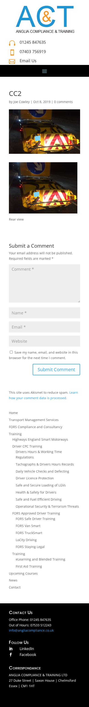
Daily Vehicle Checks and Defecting (42, 471)
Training (15, 434)
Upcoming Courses (23, 573)
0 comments (63, 102)
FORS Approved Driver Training (36, 513)
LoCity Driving (26, 540)
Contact (15, 587)
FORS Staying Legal (30, 547)
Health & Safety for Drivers (36, 492)
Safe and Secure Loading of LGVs (41, 485)
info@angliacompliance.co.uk (31, 630)
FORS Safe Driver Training (35, 519)
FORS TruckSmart (29, 533)
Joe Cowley (21, 102)
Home (13, 413)
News (13, 580)
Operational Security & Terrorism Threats (47, 506)
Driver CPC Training (27, 446)
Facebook (28, 654)
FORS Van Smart (28, 526)
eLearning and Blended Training (40, 559)
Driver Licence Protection (35, 478)
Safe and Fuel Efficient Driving (39, 499)
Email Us (28, 60)
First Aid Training (29, 566)
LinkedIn (27, 648)
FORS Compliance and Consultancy (35, 427)
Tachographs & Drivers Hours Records (45, 464)
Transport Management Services (34, 420)
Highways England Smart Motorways (40, 439)
